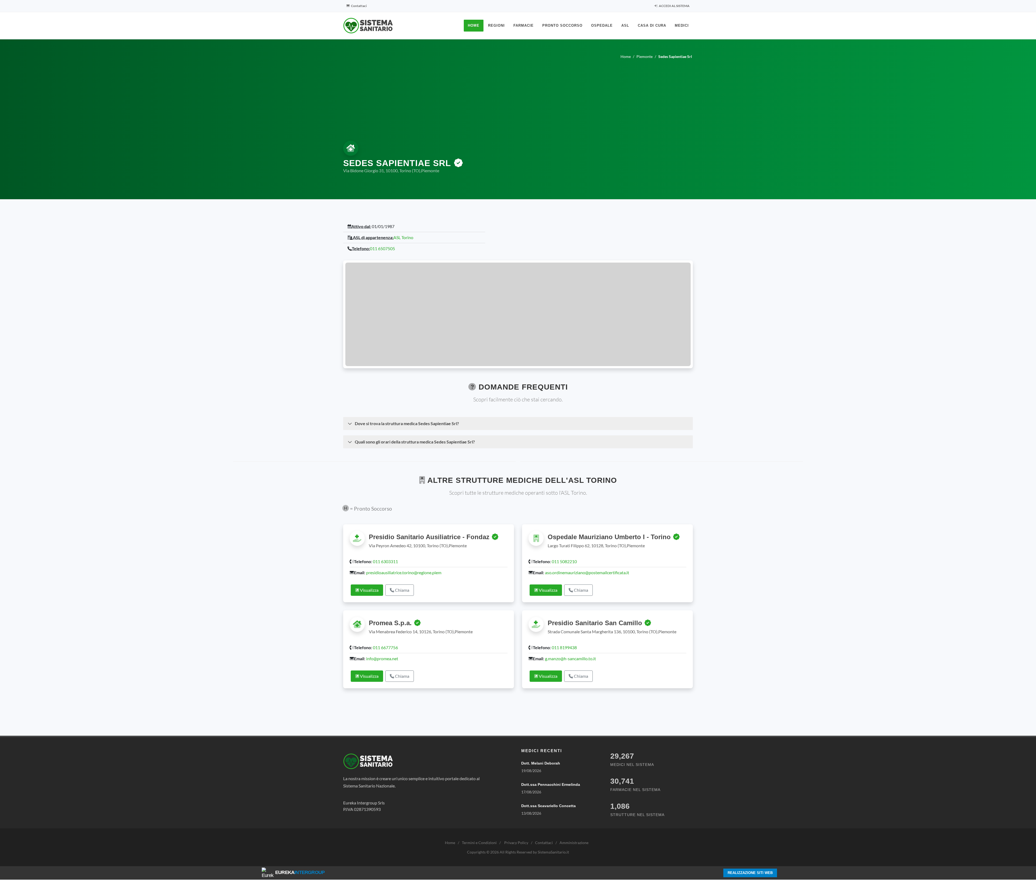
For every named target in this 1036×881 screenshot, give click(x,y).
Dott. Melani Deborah (540, 763)
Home (450, 842)
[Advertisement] (518, 98)
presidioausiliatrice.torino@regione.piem (403, 572)
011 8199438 (564, 647)
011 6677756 (385, 647)
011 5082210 (564, 561)
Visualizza (369, 590)
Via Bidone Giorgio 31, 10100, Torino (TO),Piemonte (391, 170)
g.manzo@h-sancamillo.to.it (570, 658)
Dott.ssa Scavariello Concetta (548, 806)
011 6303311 (385, 561)
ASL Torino (403, 237)
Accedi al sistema (674, 6)
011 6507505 (382, 248)
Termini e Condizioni (479, 842)
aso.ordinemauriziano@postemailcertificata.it (587, 572)
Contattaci (358, 6)
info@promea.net (382, 658)
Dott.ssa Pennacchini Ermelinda (550, 784)
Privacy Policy (516, 842)
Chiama (401, 590)
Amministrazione (574, 842)
